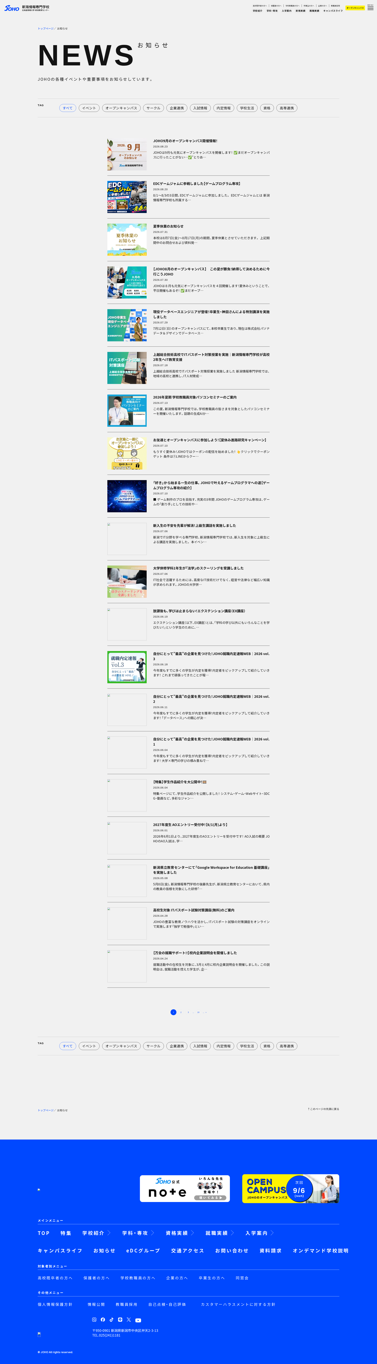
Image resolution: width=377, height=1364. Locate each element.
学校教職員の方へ (293, 5)
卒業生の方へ (309, 5)
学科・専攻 (272, 10)
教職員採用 (335, 5)
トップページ (46, 28)
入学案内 (287, 10)
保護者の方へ (276, 5)
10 (198, 1012)
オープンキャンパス (355, 7)
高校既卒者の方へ (260, 5)
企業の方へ (322, 5)
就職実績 (314, 10)
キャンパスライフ (333, 10)
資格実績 (300, 10)
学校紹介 (258, 10)
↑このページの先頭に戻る (323, 1109)
